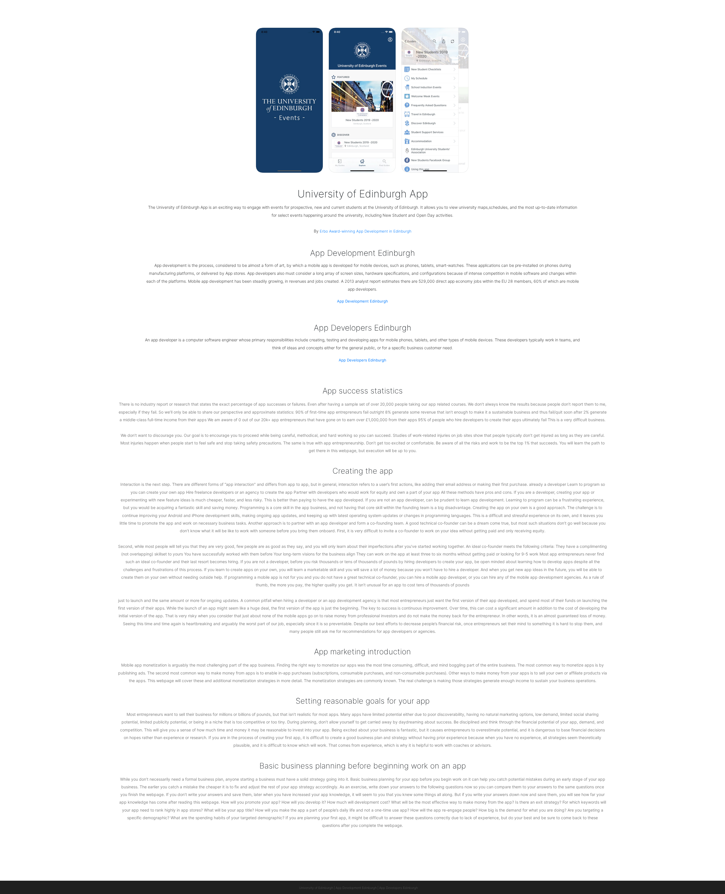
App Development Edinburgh (362, 301)
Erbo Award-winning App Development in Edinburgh (365, 231)
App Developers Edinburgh (362, 360)
